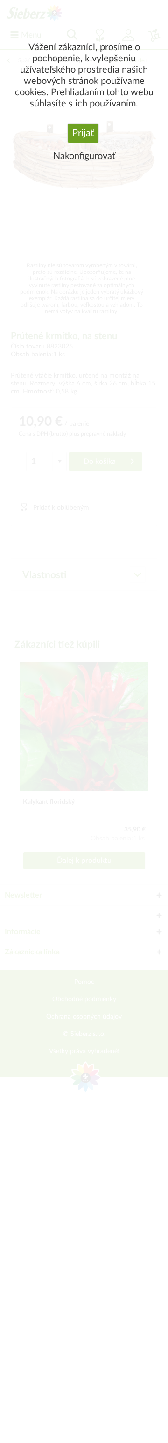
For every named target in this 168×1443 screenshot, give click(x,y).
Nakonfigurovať (84, 156)
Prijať (83, 133)
